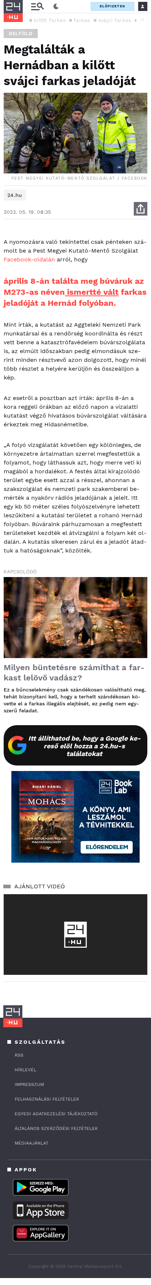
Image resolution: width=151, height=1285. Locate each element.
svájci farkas (114, 20)
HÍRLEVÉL (25, 1069)
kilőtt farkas (50, 20)
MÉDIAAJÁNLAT (31, 1143)
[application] (75, 934)
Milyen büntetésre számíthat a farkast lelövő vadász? (74, 672)
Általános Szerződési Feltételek (56, 1128)
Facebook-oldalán (29, 259)
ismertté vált (92, 292)
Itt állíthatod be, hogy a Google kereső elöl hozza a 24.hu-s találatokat (84, 745)
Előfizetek (112, 6)
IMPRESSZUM (29, 1084)
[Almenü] (37, 6)
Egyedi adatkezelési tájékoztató (56, 1113)
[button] (141, 19)
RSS (19, 1055)
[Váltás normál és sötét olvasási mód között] (56, 6)
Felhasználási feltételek (47, 1099)
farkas (82, 20)
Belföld (21, 33)
